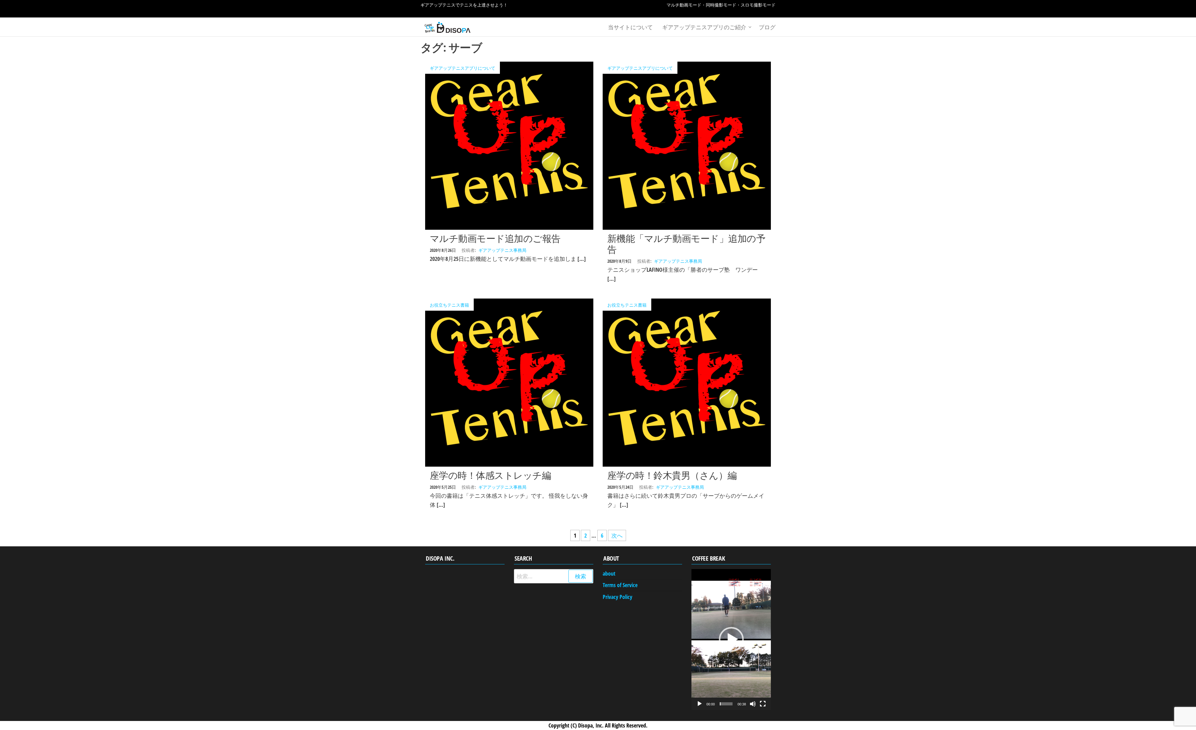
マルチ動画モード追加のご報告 (495, 238)
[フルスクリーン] (763, 704)
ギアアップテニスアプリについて (462, 68)
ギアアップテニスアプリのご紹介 (704, 27)
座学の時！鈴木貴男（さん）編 (672, 475)
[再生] (699, 704)
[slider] (726, 703)
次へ (617, 535)
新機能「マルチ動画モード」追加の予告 (686, 244)
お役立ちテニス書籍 (449, 305)
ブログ (767, 27)
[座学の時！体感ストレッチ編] (509, 382)
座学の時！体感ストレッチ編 (490, 475)
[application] (731, 639)
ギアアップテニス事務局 (502, 250)
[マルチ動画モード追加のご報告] (509, 145)
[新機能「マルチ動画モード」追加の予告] (687, 145)
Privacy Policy (617, 596)
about (609, 573)
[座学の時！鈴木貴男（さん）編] (687, 382)
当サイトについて (630, 27)
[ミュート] (753, 704)
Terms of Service (620, 585)
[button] (731, 639)
